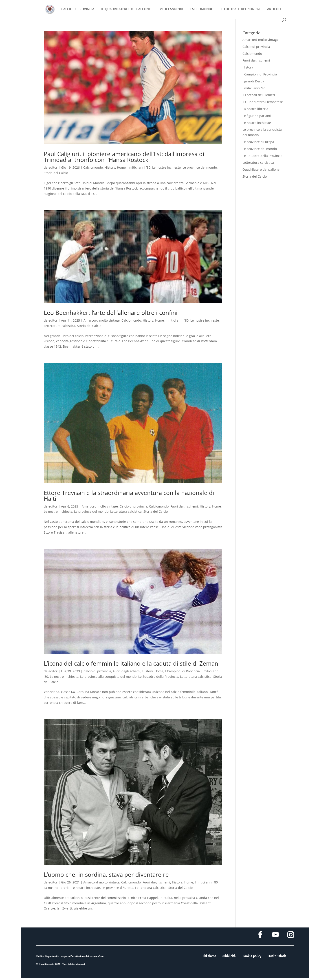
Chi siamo (209, 956)
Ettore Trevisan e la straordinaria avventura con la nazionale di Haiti (129, 496)
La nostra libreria (57, 887)
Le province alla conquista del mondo (108, 676)
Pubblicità (228, 956)
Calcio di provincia (133, 506)
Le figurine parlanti (256, 116)
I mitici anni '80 (139, 167)
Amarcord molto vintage (102, 320)
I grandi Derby (253, 81)
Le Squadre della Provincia (158, 676)
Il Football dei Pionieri (258, 95)
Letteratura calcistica (59, 326)
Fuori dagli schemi (184, 506)
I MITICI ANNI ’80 (170, 9)
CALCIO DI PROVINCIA (77, 9)
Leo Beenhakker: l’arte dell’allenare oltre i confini (111, 313)
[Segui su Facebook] (260, 934)
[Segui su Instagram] (290, 934)
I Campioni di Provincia (182, 671)
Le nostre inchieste (166, 167)
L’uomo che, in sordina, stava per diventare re (106, 874)
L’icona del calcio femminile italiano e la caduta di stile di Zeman (131, 663)
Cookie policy (252, 956)
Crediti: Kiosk (277, 956)
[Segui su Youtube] (275, 934)
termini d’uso (96, 956)
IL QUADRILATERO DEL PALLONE (126, 9)
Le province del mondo (200, 167)
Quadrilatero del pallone (260, 169)
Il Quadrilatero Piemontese (262, 102)
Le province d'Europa (117, 887)
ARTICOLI (274, 9)
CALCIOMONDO (201, 9)
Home (121, 167)
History (110, 167)
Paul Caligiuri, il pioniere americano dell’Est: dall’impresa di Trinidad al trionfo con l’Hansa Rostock (124, 157)
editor (52, 167)
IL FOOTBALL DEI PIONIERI (240, 9)
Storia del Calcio (56, 173)
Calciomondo (93, 167)
